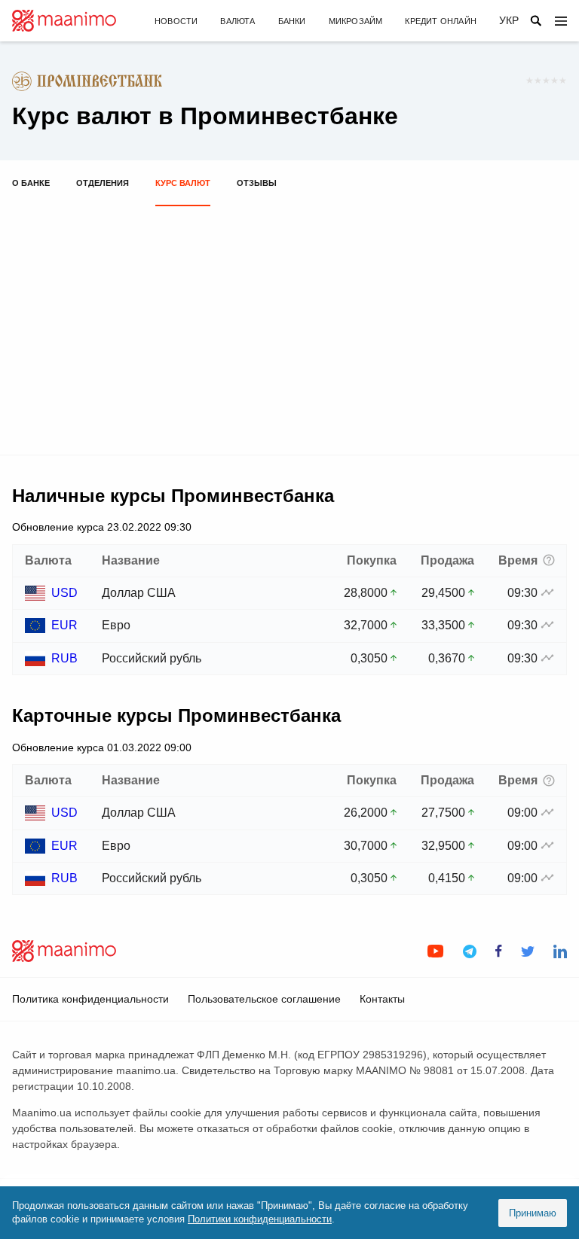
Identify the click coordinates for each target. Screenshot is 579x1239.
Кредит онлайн (440, 21)
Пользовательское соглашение (264, 999)
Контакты (382, 999)
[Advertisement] (289, 323)
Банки (292, 21)
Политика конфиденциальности (90, 999)
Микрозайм (356, 21)
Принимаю (532, 1213)
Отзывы (257, 182)
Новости (176, 21)
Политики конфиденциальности (260, 1219)
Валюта (237, 21)
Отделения (102, 182)
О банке (31, 182)
